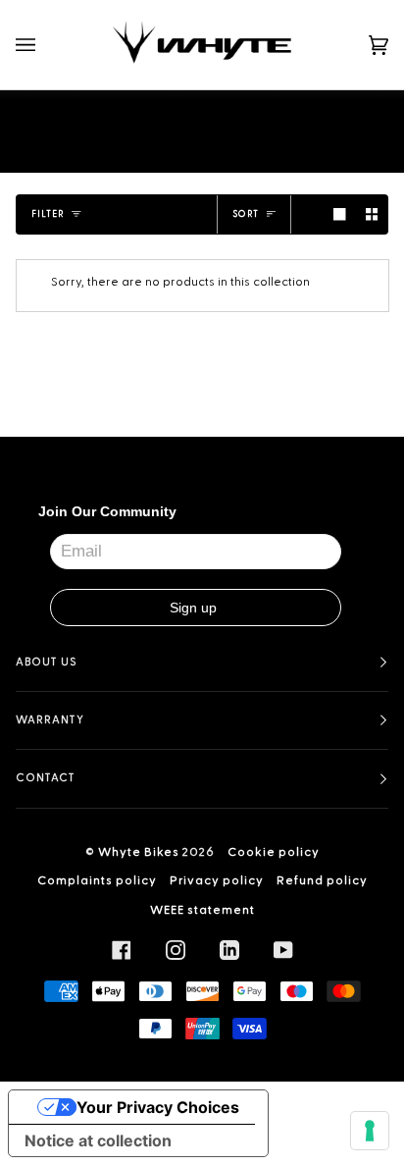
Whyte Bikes (138, 852)
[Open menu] (45, 44)
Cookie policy (273, 852)
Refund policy (322, 880)
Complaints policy (97, 880)
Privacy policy (217, 880)
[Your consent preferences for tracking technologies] (369, 1130)
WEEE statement (202, 910)
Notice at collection (98, 1140)
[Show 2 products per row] (371, 214)
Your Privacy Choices (157, 1107)
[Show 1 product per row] (339, 214)
